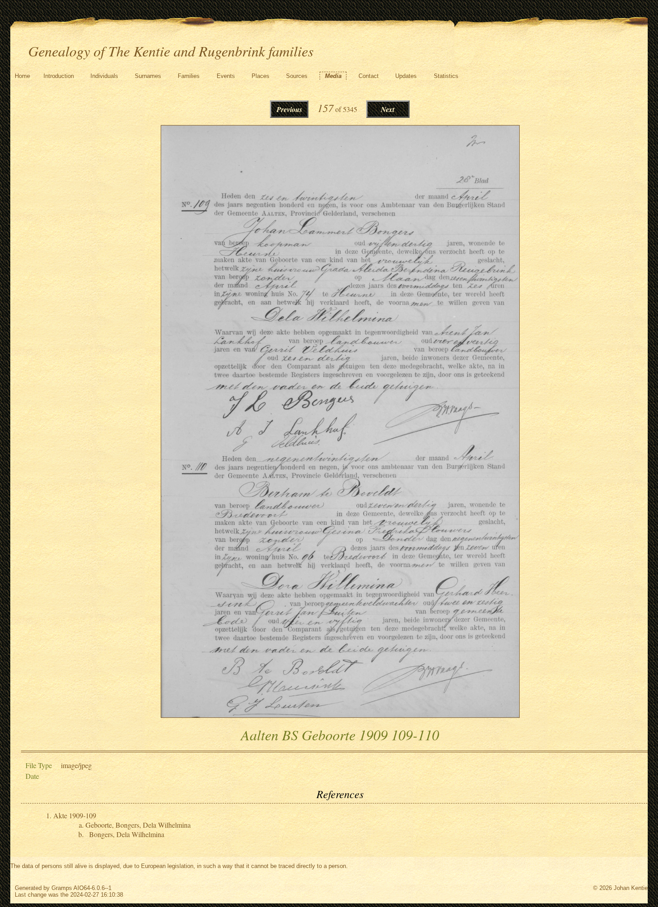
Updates (406, 76)
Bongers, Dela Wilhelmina (126, 834)
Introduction (58, 76)
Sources (297, 76)
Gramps (61, 888)
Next (387, 109)
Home (22, 76)
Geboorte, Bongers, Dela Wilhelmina (138, 824)
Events (226, 76)
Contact (369, 76)
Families (189, 76)
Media (333, 76)
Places (260, 76)
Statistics (446, 76)
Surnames (148, 76)
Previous (289, 109)
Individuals (104, 76)
